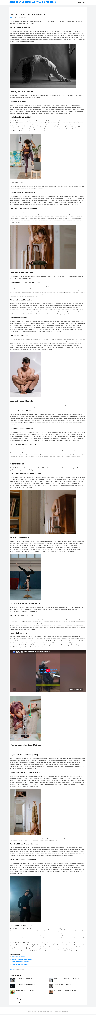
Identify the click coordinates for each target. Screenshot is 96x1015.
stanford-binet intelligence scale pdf (25, 984)
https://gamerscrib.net (19, 969)
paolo (15, 17)
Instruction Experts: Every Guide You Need (32, 2)
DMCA (50, 1009)
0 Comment (26, 17)
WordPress (65, 1011)
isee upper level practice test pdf (21, 964)
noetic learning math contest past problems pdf (66, 978)
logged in (19, 1002)
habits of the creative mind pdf (20, 961)
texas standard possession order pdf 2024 (65, 990)
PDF (15, 10)
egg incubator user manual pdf (23, 978)
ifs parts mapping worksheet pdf (62, 984)
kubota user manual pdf (18, 956)
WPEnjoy (56, 1011)
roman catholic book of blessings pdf (25, 990)
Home (11, 10)
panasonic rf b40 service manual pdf (22, 959)
